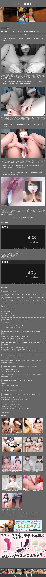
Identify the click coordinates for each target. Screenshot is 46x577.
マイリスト (20, 576)
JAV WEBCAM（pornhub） (11, 214)
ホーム (15, 576)
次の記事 (26, 576)
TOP (32, 576)
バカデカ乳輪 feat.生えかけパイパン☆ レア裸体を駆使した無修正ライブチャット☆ (21, 516)
